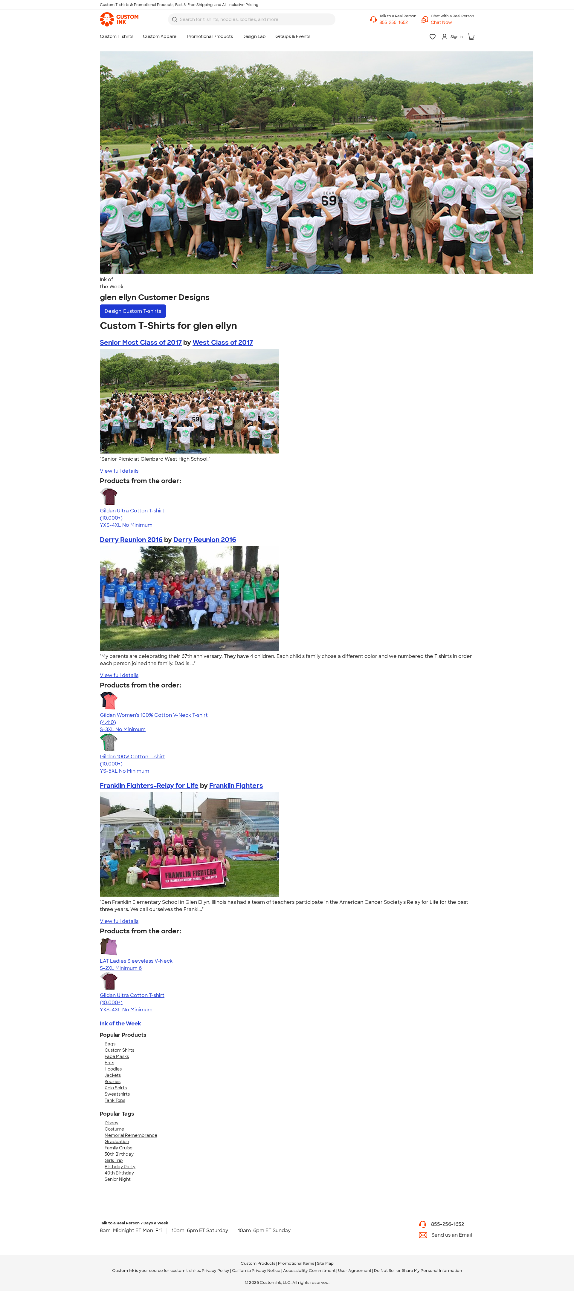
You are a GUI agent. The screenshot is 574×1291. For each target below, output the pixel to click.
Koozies (112, 1081)
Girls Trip (114, 1160)
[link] (119, 19)
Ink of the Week (120, 1023)
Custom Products (258, 1263)
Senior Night (118, 1179)
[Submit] (174, 19)
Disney (111, 1122)
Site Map (325, 1263)
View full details (119, 471)
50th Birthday (119, 1154)
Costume (114, 1129)
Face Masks (117, 1056)
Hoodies (113, 1069)
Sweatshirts (117, 1094)
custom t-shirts (185, 1270)
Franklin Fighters (236, 785)
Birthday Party (120, 1166)
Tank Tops (115, 1100)
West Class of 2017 (223, 342)
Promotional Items (296, 1263)
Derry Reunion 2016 (131, 539)
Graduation (117, 1141)
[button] (452, 22)
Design (133, 311)
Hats (109, 1062)
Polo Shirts (116, 1088)
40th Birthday (119, 1173)
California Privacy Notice (256, 1270)
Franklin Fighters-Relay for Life (149, 785)
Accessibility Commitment (309, 1270)
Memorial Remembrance (131, 1135)
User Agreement (354, 1270)
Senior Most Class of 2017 (141, 342)
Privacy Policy (215, 1270)
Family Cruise (118, 1148)
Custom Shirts (119, 1050)
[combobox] (251, 19)
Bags (110, 1044)
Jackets (113, 1075)
